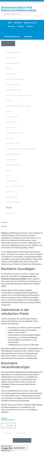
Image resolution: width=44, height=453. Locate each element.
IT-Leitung (9, 138)
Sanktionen (10, 191)
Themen (20, 26)
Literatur (29, 26)
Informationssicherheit (14, 133)
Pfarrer (8, 175)
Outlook (9, 170)
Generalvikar (10, 127)
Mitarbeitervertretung (13, 165)
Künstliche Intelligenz (13, 154)
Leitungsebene (11, 159)
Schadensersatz (12, 197)
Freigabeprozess (12, 117)
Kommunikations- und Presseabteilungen (21, 149)
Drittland (9, 111)
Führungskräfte (11, 122)
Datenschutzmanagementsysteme (18, 95)
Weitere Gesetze (30, 23)
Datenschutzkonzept (13, 84)
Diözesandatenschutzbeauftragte (18, 106)
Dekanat (9, 101)
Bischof (8, 68)
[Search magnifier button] (41, 14)
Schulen (9, 208)
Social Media (10, 213)
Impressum (8, 433)
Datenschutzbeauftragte (15, 79)
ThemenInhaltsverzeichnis (7, 419)
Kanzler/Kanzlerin (12, 143)
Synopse (11, 26)
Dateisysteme (11, 74)
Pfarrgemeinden (12, 181)
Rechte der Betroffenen (14, 186)
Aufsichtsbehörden (12, 36)
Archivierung (10, 58)
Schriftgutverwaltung (13, 202)
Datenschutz (21, 433)
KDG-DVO (18, 23)
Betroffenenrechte (12, 63)
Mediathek (28, 36)
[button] (8, 425)
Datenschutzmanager (14, 90)
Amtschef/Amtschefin (13, 52)
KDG (9, 23)
